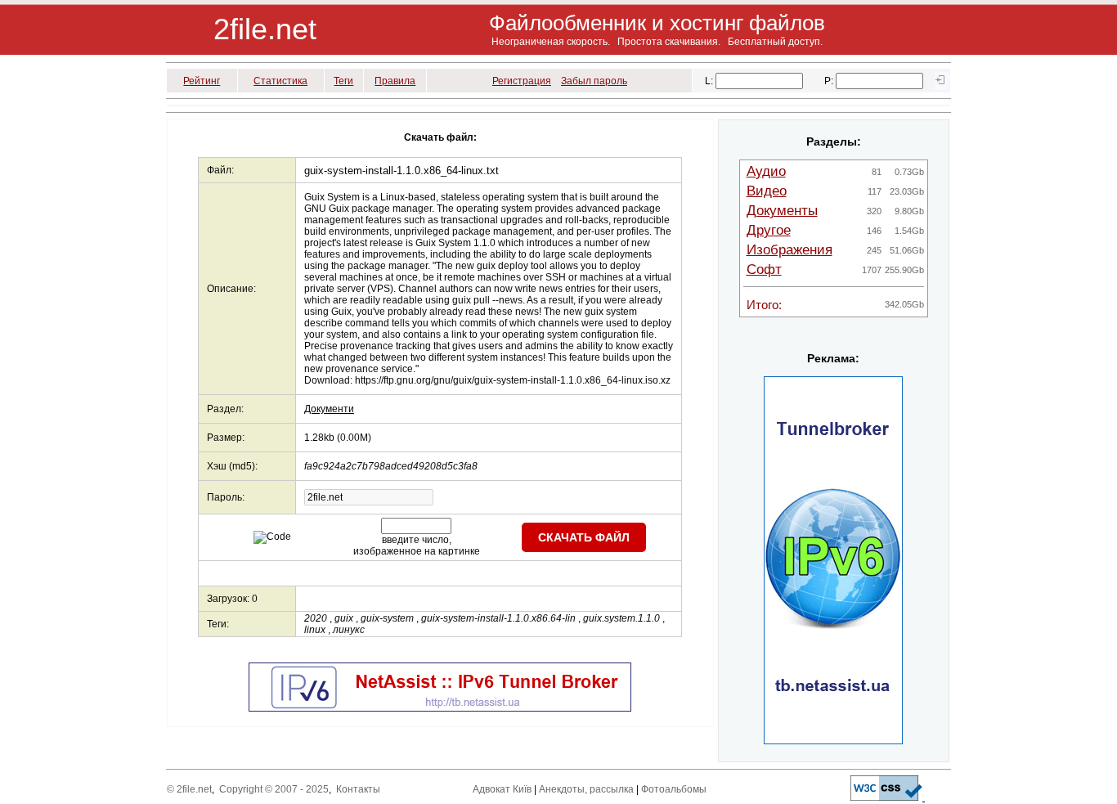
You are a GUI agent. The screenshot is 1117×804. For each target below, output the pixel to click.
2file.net (264, 29)
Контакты (358, 789)
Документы (782, 210)
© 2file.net (189, 789)
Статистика (280, 81)
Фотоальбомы (674, 789)
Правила (395, 81)
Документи (329, 409)
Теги (343, 81)
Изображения (789, 250)
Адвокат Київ (502, 789)
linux (314, 630)
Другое (769, 230)
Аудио (766, 171)
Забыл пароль (594, 81)
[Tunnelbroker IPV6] (440, 708)
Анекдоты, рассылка (586, 789)
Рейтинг (201, 81)
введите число (415, 540)
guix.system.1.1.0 (621, 618)
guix (343, 618)
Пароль (224, 497)
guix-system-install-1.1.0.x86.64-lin (498, 618)
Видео (767, 191)
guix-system (387, 618)
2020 (315, 618)
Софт (764, 269)
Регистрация (521, 81)
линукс (349, 630)
